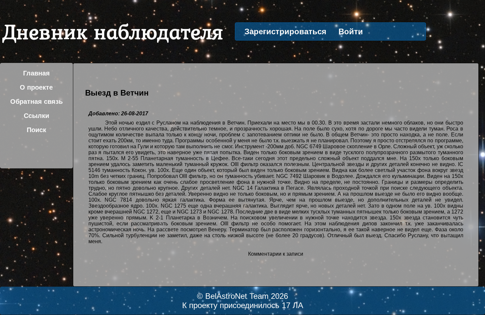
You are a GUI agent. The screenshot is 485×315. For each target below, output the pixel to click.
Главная (36, 73)
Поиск (36, 129)
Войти (351, 31)
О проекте (36, 87)
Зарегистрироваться (285, 31)
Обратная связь (36, 101)
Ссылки (36, 115)
